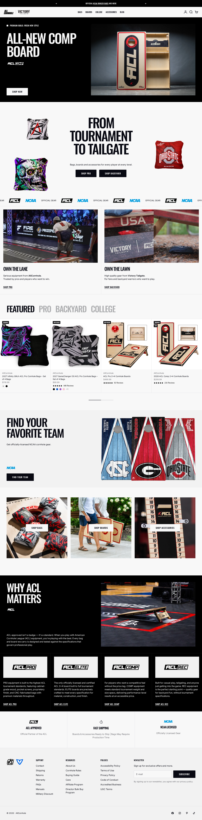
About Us (70, 765)
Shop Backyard (112, 287)
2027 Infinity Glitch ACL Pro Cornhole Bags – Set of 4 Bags (24, 377)
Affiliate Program (74, 784)
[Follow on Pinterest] (187, 813)
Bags (80, 11)
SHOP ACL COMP (112, 704)
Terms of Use (107, 770)
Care (68, 779)
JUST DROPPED (105, 3)
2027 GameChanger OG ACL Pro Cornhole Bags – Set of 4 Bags (75, 377)
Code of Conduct (109, 779)
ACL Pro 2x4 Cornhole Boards (116, 376)
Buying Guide (72, 775)
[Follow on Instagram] (179, 813)
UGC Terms (106, 789)
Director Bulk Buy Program (74, 791)
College (99, 11)
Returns (40, 775)
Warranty (40, 779)
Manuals (40, 789)
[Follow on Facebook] (172, 813)
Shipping (40, 770)
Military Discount (44, 793)
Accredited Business (110, 784)
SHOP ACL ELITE (61, 704)
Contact (40, 765)
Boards (88, 11)
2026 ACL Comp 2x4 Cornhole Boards (171, 376)
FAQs (38, 784)
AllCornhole (7, 373)
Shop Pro (8, 287)
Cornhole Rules (73, 770)
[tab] (20, 308)
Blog (122, 11)
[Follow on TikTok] (194, 813)
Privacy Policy (107, 775)
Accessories (111, 11)
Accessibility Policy (110, 765)
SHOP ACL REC (161, 704)
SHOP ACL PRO (9, 704)
